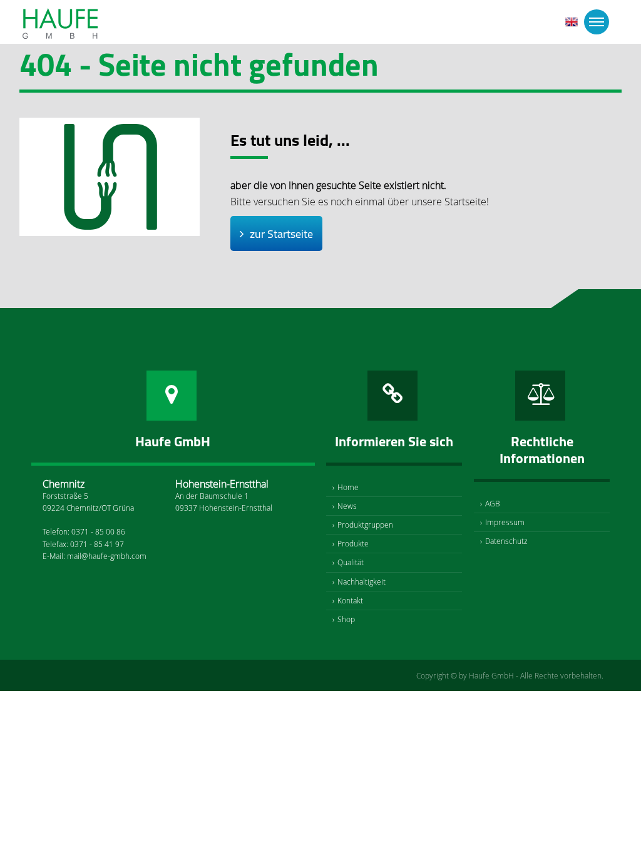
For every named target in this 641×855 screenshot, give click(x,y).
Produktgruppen (365, 525)
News (347, 506)
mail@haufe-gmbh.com (106, 556)
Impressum (505, 522)
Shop (346, 619)
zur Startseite (281, 233)
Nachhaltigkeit (361, 581)
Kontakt (350, 600)
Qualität (350, 562)
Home (348, 487)
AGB (492, 503)
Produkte (353, 543)
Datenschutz (506, 541)
